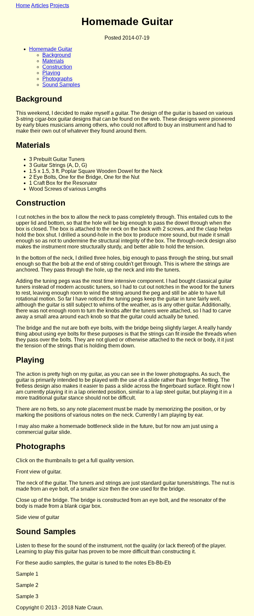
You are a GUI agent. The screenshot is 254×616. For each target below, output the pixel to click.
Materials (53, 61)
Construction (57, 67)
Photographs (57, 78)
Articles (40, 5)
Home (23, 5)
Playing (51, 73)
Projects (59, 5)
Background (56, 55)
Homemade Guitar (50, 49)
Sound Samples (61, 84)
